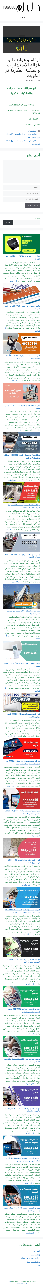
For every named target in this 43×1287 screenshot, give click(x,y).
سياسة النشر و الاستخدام (30, 1258)
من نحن (37, 1265)
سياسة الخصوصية (33, 1262)
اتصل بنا (37, 1251)
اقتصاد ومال (32, 131)
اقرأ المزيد (13, 281)
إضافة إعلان (35, 1255)
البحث (37, 218)
